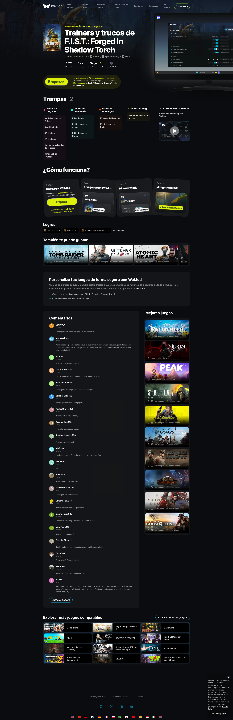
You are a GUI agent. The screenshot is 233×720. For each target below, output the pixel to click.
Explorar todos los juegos (172, 617)
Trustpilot (141, 288)
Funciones (138, 6)
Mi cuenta (167, 6)
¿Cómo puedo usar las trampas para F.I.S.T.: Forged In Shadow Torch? (83, 294)
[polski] (113, 717)
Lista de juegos (84, 6)
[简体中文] (79, 717)
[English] (72, 717)
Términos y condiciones (97, 697)
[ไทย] (160, 717)
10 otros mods (79, 83)
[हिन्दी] (140, 717)
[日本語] (126, 717)
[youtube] (131, 707)
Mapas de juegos (101, 6)
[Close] (228, 677)
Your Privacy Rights (219, 714)
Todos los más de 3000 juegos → (83, 26)
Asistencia (140, 697)
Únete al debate (61, 599)
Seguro (94, 63)
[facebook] (122, 706)
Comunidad (153, 6)
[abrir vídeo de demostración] (174, 131)
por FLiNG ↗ (111, 67)
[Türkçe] (133, 717)
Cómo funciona (69, 6)
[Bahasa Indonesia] (147, 717)
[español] (99, 717)
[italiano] (153, 717)
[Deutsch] (85, 717)
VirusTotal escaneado (96, 67)
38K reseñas (68, 67)
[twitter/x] (111, 707)
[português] (119, 717)
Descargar (182, 6)
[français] (106, 717)
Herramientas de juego (121, 6)
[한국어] (92, 717)
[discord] (101, 706)
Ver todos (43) (119, 230)
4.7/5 (69, 63)
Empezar (56, 81)
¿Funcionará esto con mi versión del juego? (71, 298)
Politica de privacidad (121, 697)
